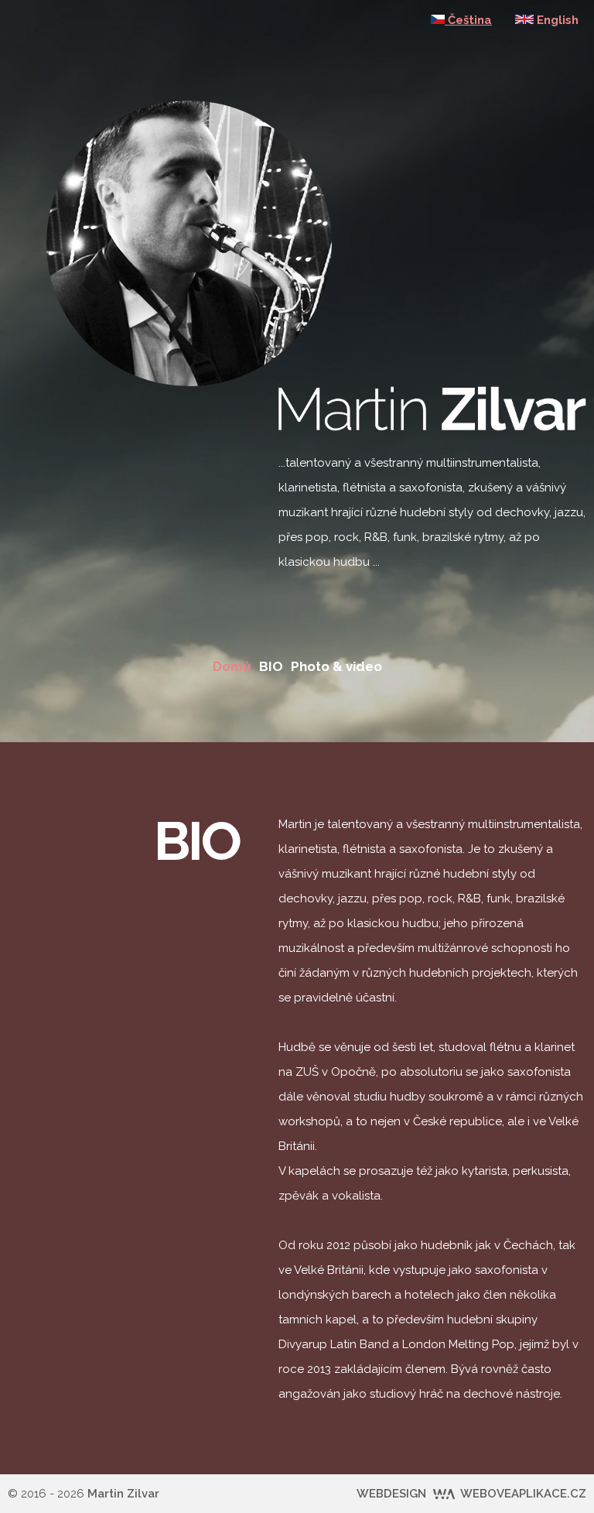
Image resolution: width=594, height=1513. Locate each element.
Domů (232, 666)
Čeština (468, 20)
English (556, 20)
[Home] (189, 113)
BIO (271, 666)
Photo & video (336, 666)
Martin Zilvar (123, 1494)
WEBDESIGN (471, 1494)
